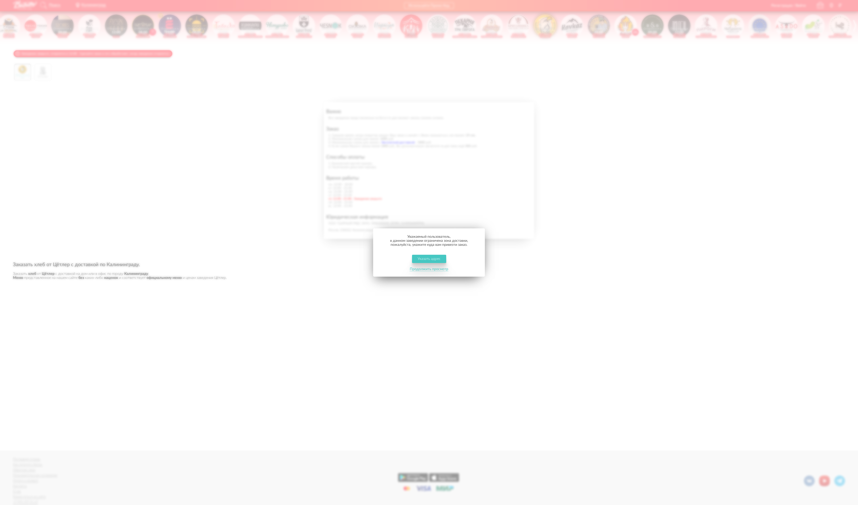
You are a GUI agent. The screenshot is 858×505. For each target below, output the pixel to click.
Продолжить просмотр (429, 269)
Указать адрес (429, 259)
